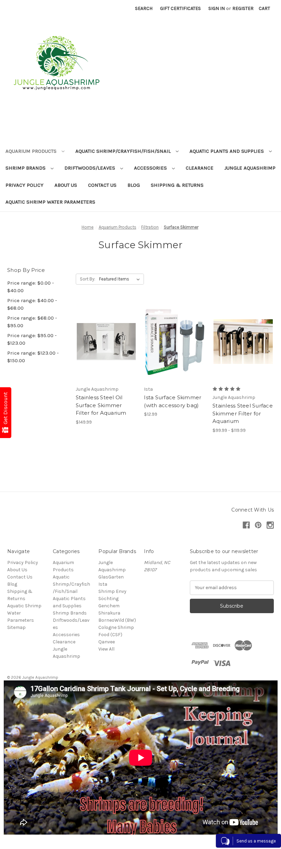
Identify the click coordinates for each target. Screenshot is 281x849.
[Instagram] (270, 525)
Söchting (108, 598)
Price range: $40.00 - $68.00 (32, 304)
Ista (102, 584)
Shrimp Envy (112, 591)
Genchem (109, 606)
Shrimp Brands (26, 168)
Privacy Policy (24, 185)
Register (243, 8)
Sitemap (16, 627)
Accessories (151, 168)
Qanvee (106, 642)
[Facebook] (246, 525)
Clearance (199, 168)
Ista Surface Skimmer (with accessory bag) (172, 401)
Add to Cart (106, 354)
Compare (104, 342)
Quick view (105, 329)
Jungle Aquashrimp (250, 168)
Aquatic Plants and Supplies (227, 151)
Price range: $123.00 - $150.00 (33, 357)
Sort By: (87, 279)
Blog (133, 185)
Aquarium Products (31, 151)
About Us (65, 185)
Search (143, 8)
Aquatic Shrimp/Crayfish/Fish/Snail (123, 151)
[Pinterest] (258, 525)
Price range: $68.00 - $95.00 (32, 322)
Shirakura (109, 613)
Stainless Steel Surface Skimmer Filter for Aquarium (242, 413)
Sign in (216, 8)
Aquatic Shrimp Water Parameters (50, 202)
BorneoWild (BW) (117, 620)
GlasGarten (111, 577)
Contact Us (102, 185)
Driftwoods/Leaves (90, 168)
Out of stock (174, 354)
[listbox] (121, 279)
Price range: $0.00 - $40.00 (30, 287)
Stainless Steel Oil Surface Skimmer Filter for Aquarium (101, 405)
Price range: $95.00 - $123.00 (32, 339)
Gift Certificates (180, 8)
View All (106, 649)
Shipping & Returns (177, 185)
